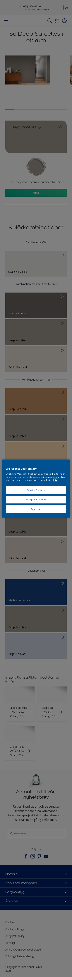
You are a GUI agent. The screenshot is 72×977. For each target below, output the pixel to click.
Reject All (36, 509)
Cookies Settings (36, 490)
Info (55, 480)
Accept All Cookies (36, 499)
